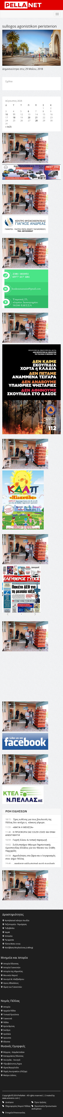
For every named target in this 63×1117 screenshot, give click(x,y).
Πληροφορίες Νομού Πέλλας (17, 1106)
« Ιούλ (8, 126)
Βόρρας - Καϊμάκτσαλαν (13, 1052)
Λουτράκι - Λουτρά (11, 1060)
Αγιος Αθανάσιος (11, 983)
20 (29, 117)
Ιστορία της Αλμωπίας (13, 971)
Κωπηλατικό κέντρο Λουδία (17, 920)
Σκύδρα (6, 1030)
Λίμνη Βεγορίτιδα (11, 1067)
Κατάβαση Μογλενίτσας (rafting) (19, 947)
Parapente (9, 940)
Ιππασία (8, 936)
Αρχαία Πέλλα (9, 1010)
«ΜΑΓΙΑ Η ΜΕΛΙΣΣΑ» (23, 827)
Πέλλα (6, 1022)
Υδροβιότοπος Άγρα (12, 1063)
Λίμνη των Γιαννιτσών (12, 987)
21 (36, 117)
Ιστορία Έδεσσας (11, 963)
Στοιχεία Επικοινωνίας (15, 1112)
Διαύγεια (9, 1102)
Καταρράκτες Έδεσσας (13, 1056)
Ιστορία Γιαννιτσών (11, 967)
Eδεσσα (6, 1041)
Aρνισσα (7, 1038)
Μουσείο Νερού (10, 975)
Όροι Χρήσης (40, 1102)
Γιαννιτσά (7, 1018)
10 (6, 114)
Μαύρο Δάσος (9, 1075)
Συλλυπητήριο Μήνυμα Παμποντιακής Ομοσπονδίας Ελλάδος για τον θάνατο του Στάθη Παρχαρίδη (30, 847)
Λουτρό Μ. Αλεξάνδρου (13, 979)
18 (14, 117)
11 (14, 114)
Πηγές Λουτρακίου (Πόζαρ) (15, 1071)
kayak (7, 932)
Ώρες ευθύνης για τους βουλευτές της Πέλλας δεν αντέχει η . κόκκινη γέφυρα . (28, 821)
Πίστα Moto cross (12, 943)
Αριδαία (7, 1034)
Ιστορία (6, 1007)
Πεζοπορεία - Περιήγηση (16, 924)
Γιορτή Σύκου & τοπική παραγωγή (30, 839)
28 (36, 120)
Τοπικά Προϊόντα (11, 1014)
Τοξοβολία (9, 928)
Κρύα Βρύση (9, 1026)
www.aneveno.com (10, 1098)
